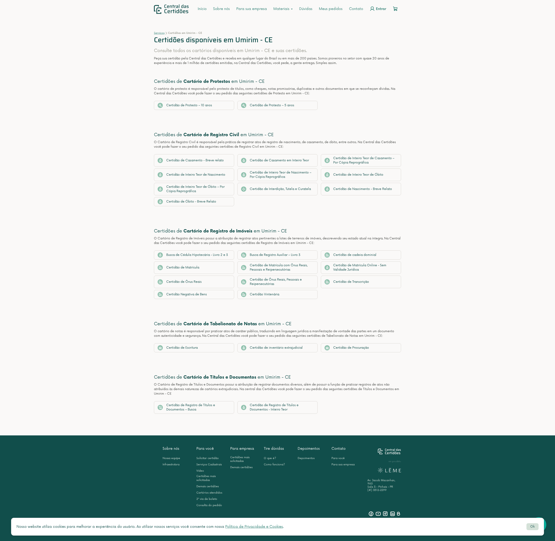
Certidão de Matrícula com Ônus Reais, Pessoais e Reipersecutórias (279, 267)
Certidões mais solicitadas (206, 478)
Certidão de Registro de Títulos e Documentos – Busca (190, 407)
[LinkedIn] (392, 513)
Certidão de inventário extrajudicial (276, 348)
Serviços (159, 33)
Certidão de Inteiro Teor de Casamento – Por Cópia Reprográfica (363, 160)
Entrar (380, 9)
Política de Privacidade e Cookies (254, 527)
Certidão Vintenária (264, 294)
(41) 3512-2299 (377, 490)
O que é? (270, 458)
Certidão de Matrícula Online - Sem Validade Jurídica (359, 267)
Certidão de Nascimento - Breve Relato (362, 189)
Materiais (282, 9)
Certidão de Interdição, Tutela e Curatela (280, 189)
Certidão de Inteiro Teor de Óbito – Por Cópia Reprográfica (195, 189)
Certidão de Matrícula (182, 267)
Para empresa (242, 448)
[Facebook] (371, 513)
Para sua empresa (251, 9)
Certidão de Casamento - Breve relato (195, 160)
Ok (532, 526)
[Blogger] (398, 513)
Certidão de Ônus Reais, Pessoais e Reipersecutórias (276, 282)
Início (202, 9)
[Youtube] (378, 513)
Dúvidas (305, 9)
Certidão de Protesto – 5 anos (272, 105)
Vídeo (200, 470)
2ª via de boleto (206, 499)
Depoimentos (309, 448)
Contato (356, 9)
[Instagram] (385, 513)
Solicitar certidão (207, 458)
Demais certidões (207, 486)
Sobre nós (221, 9)
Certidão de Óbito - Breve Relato (191, 201)
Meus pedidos (331, 9)
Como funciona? (274, 464)
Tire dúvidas (274, 448)
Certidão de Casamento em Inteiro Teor (279, 160)
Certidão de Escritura (182, 348)
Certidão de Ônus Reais (184, 282)
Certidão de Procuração (351, 348)
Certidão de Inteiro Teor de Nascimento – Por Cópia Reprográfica (280, 175)
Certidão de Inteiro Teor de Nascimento (195, 175)
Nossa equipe (171, 458)
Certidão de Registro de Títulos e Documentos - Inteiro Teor (274, 407)
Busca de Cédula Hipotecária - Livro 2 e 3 (197, 255)
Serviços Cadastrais (209, 464)
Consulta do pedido (209, 505)
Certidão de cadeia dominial (354, 255)
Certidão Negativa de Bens (186, 294)
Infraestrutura (171, 464)
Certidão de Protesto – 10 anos (189, 105)
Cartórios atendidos (209, 492)
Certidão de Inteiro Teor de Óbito (358, 175)
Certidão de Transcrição (351, 282)
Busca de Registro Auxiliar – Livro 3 (275, 255)
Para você (205, 448)
